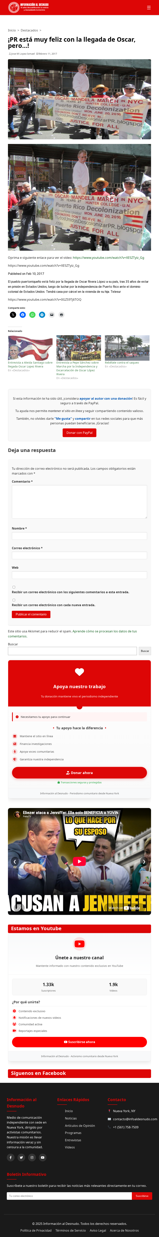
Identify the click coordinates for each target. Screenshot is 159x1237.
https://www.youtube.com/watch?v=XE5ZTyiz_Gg (108, 258)
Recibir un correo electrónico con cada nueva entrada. (53, 605)
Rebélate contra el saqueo (122, 362)
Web (15, 567)
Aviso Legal (98, 1230)
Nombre (19, 528)
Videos (70, 1147)
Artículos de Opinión (80, 1126)
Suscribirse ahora (81, 1042)
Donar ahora (81, 772)
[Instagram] (32, 1157)
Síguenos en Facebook (38, 1073)
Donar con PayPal (79, 433)
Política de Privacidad (36, 1230)
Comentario (22, 481)
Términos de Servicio (70, 1230)
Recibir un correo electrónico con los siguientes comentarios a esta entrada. (70, 592)
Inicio (12, 30)
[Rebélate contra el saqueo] (127, 348)
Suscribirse (142, 1196)
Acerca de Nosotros (124, 1230)
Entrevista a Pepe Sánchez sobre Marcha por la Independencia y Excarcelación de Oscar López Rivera (77, 368)
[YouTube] (43, 1157)
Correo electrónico (27, 548)
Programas (73, 1133)
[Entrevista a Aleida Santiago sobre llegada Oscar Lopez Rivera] (30, 348)
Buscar (13, 644)
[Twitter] (21, 1157)
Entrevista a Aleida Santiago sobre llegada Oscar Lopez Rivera (30, 364)
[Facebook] (11, 1157)
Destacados (29, 30)
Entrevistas (73, 1140)
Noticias (71, 1118)
